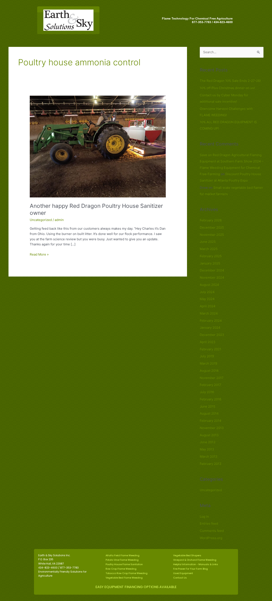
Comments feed (212, 531)
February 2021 (210, 349)
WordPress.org (211, 538)
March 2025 (209, 249)
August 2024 (209, 285)
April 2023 (207, 342)
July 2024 (207, 292)
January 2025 (210, 263)
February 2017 (210, 385)
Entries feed (209, 523)
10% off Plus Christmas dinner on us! (227, 88)
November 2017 (212, 378)
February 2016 (210, 399)
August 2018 (209, 371)
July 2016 (207, 392)
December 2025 (212, 227)
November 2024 (212, 277)
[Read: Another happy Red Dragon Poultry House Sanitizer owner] (98, 146)
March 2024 (209, 313)
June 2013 (207, 442)
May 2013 (207, 449)
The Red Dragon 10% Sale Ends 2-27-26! (230, 81)
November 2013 (212, 428)
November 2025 (212, 235)
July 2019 (207, 356)
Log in (204, 516)
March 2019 (208, 363)
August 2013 (209, 435)
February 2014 (210, 421)
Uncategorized (41, 220)
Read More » (39, 254)
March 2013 (208, 456)
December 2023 (212, 335)
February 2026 (211, 220)
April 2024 (207, 306)
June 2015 (207, 406)
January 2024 (210, 328)
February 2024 (211, 321)
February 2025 (211, 256)
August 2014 (209, 413)
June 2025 (208, 242)
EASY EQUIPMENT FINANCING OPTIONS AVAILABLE (136, 586)
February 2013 (210, 464)
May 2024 (207, 299)
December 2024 (212, 270)
